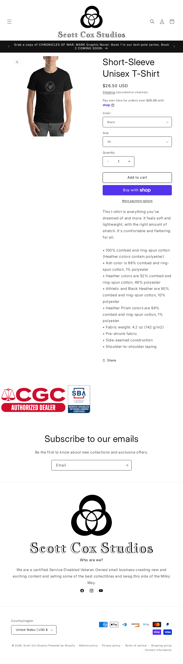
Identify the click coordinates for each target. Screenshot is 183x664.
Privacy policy (111, 645)
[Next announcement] (174, 46)
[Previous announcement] (9, 46)
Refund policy (88, 645)
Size (106, 133)
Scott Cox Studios (35, 645)
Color (107, 113)
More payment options (137, 200)
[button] (9, 22)
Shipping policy (161, 645)
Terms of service (136, 645)
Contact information (158, 650)
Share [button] (111, 360)
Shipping (109, 92)
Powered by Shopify (61, 645)
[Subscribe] (126, 465)
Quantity (109, 152)
